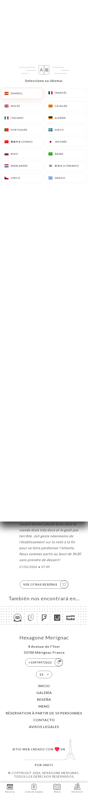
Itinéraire (77, 791)
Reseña (44, 699)
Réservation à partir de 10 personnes (44, 713)
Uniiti (48, 765)
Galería (44, 693)
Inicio (44, 686)
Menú (44, 706)
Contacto (44, 720)
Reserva (10, 791)
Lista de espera (34, 791)
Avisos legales (44, 727)
